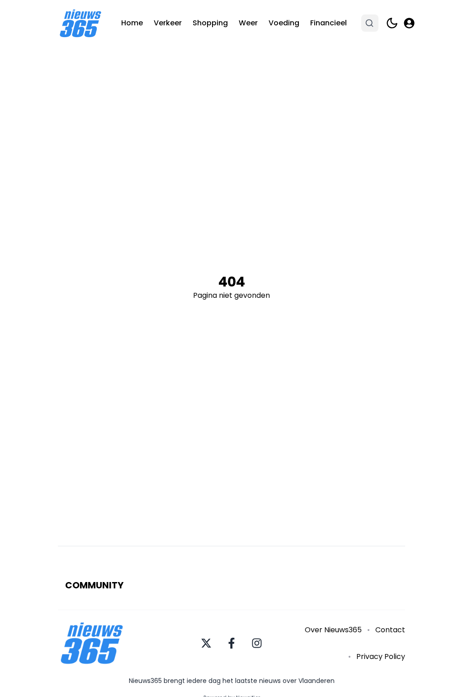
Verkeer (168, 23)
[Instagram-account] (256, 643)
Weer (248, 23)
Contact (390, 630)
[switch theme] (392, 23)
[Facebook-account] (231, 643)
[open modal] (409, 23)
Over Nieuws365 (333, 630)
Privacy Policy (380, 656)
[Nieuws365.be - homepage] (80, 23)
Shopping (210, 23)
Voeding (284, 23)
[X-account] (206, 643)
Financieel (328, 23)
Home (132, 23)
